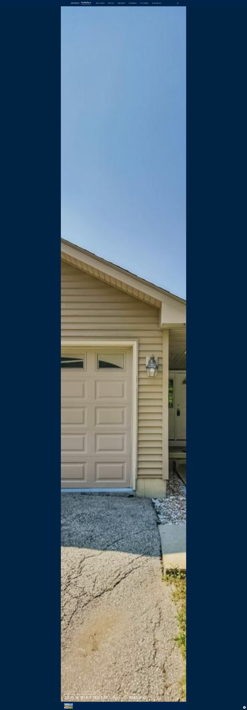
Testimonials (133, 3)
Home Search (121, 3)
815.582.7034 (157, 3)
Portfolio (111, 3)
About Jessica (100, 3)
